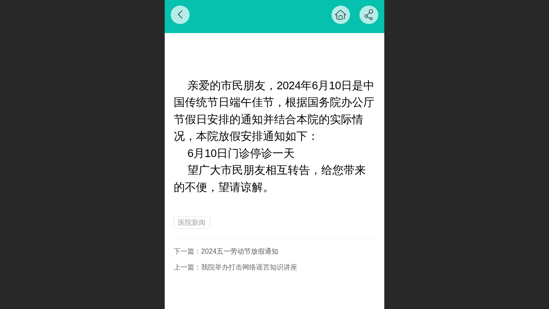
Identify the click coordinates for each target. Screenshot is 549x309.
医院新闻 (191, 222)
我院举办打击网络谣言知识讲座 (249, 267)
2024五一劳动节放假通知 (239, 251)
